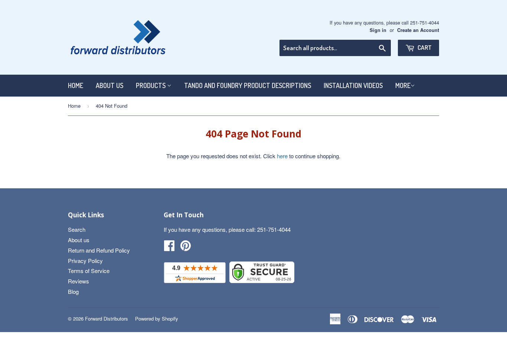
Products (151, 85)
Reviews (78, 281)
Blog (73, 291)
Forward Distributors (106, 318)
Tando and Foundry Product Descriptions (247, 85)
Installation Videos (353, 85)
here (282, 156)
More (402, 85)
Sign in (378, 30)
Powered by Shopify (156, 318)
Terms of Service (88, 271)
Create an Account (418, 30)
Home (75, 85)
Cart (424, 47)
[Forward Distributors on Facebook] (169, 247)
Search (76, 229)
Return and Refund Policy (99, 250)
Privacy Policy (85, 260)
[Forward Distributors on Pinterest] (185, 247)
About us (109, 85)
